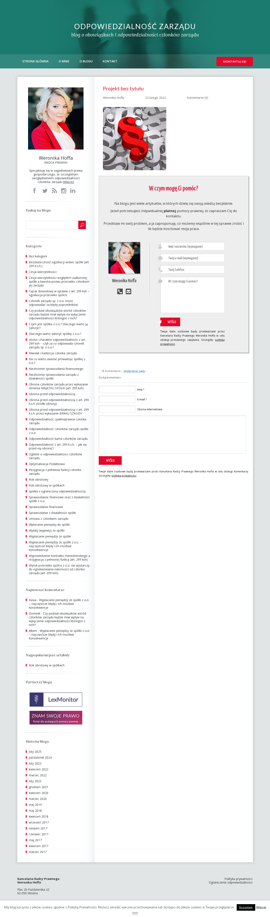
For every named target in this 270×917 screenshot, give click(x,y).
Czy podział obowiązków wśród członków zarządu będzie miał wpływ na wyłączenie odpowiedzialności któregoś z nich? (57, 314)
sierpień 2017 (38, 828)
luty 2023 (35, 763)
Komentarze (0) (197, 98)
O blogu (86, 61)
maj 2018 (35, 811)
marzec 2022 (38, 775)
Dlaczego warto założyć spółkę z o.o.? (55, 334)
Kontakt (110, 61)
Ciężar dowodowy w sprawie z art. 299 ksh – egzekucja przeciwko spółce (59, 293)
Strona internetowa (149, 409)
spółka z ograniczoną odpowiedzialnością (57, 491)
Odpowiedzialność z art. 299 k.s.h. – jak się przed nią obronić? (58, 446)
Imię (140, 389)
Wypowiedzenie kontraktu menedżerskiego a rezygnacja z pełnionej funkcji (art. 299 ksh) (59, 557)
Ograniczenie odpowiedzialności (230, 882)
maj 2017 (35, 840)
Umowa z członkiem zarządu (48, 519)
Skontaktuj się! (234, 61)
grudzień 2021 (38, 787)
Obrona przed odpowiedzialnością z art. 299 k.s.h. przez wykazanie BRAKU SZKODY (59, 411)
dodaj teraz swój (134, 371)
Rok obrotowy (38, 479)
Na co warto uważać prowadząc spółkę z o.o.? (57, 361)
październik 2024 (40, 757)
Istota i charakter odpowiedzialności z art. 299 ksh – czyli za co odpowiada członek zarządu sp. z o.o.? (57, 343)
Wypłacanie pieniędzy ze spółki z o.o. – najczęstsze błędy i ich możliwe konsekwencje (55, 546)
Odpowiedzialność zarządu (135, 26)
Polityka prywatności (238, 879)
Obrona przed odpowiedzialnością (52, 394)
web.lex (166, 912)
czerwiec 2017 (38, 834)
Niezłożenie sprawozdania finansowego (56, 369)
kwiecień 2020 (38, 793)
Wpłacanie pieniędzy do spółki (49, 525)
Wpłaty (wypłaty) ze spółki (47, 530)
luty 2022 (35, 781)
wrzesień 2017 (39, 822)
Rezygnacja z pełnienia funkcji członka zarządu (55, 472)
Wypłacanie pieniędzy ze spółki (50, 536)
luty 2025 (35, 752)
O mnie (64, 61)
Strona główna (35, 61)
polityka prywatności (124, 475)
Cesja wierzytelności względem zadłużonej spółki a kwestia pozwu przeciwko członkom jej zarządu (59, 281)
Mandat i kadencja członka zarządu (53, 353)
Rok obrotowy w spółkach (47, 485)
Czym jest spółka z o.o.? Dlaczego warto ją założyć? (58, 326)
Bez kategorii (38, 256)
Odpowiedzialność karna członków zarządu (58, 439)
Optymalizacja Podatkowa (47, 464)
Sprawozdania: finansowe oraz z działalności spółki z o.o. (59, 499)
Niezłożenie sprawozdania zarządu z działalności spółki (54, 376)
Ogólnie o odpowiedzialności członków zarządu (55, 456)
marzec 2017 (38, 852)
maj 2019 (35, 805)
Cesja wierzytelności (43, 272)
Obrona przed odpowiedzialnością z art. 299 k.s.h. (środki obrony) (59, 402)
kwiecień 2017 (38, 846)
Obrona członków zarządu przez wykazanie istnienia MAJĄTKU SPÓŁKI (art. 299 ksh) (58, 386)
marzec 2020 (38, 799)
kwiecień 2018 (38, 816)
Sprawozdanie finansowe (46, 507)
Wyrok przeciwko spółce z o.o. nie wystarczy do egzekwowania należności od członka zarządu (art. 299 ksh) (59, 569)
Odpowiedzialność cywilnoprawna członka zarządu (57, 421)
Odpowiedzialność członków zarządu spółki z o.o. (58, 431)
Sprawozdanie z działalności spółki (52, 513)
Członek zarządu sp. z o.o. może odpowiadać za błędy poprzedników (53, 303)
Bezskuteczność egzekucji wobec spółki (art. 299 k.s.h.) (59, 264)
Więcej (68, 182)
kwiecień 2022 (38, 769)
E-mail (142, 399)
